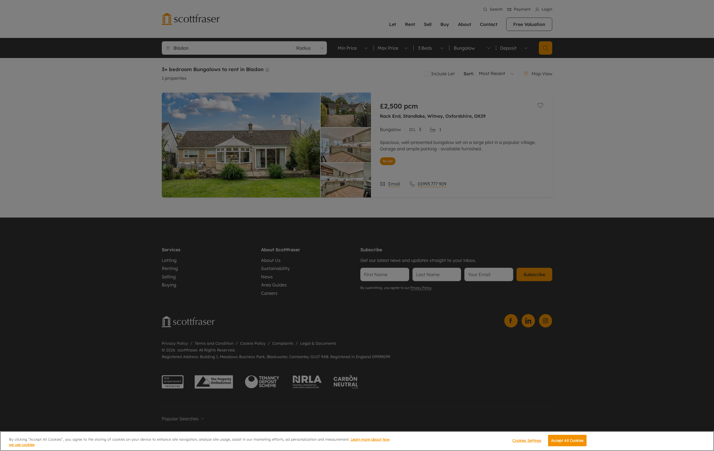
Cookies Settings (526, 440)
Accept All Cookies (567, 440)
